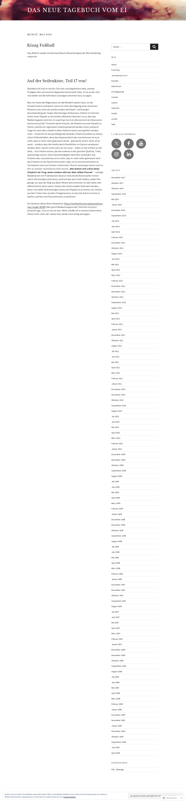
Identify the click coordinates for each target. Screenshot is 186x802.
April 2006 (115, 693)
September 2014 (118, 215)
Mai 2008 (115, 557)
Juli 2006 (115, 677)
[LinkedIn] (129, 154)
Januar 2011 (116, 383)
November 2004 (118, 731)
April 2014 (115, 232)
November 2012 (118, 291)
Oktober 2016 (117, 188)
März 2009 (115, 503)
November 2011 (118, 335)
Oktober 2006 (117, 660)
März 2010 (115, 438)
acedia (114, 119)
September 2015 (118, 194)
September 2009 (118, 470)
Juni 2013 (115, 259)
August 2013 (116, 253)
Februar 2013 (117, 280)
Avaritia (114, 97)
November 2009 (118, 460)
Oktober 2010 (117, 400)
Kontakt (114, 81)
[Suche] (154, 47)
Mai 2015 (115, 199)
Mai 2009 (115, 492)
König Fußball (40, 45)
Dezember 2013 (118, 242)
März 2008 (115, 568)
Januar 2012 (116, 329)
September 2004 (118, 742)
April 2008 (115, 563)
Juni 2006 (115, 682)
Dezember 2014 (118, 210)
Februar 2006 (117, 704)
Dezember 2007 (118, 584)
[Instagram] (116, 154)
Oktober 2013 (117, 248)
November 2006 (118, 655)
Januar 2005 (116, 725)
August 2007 (116, 606)
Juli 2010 (115, 416)
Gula (113, 124)
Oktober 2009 (117, 465)
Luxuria (114, 102)
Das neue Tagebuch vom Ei (77, 10)
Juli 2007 (115, 612)
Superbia (115, 108)
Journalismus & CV (119, 75)
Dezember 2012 (118, 286)
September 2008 (118, 535)
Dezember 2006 (118, 649)
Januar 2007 (116, 644)
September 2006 (118, 666)
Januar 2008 (116, 579)
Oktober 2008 (117, 530)
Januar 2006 (116, 709)
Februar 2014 (117, 237)
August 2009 (116, 476)
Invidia (114, 113)
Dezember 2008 (118, 519)
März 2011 (115, 373)
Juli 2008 (115, 546)
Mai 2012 (115, 313)
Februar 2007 (117, 639)
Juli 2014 (115, 221)
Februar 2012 (117, 324)
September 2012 (118, 302)
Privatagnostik (117, 91)
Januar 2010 (116, 449)
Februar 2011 (117, 378)
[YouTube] (141, 143)
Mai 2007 (115, 622)
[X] (116, 143)
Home (114, 64)
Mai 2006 (115, 687)
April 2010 (115, 432)
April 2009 (115, 497)
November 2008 (118, 525)
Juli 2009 (115, 481)
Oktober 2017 (117, 183)
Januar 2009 (116, 514)
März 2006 (115, 698)
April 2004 (115, 753)
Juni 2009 (115, 487)
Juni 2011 (115, 356)
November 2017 (118, 177)
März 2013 (115, 275)
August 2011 (116, 345)
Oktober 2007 (117, 595)
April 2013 (115, 270)
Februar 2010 (117, 443)
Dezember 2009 (118, 454)
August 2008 (116, 541)
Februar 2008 (117, 574)
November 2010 (118, 394)
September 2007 (118, 601)
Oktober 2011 (117, 340)
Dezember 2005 (118, 715)
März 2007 (115, 633)
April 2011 (115, 367)
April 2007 (115, 628)
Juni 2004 (115, 747)
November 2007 (118, 590)
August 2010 (116, 411)
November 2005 (118, 720)
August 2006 (116, 671)
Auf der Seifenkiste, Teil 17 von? (57, 81)
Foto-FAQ (115, 70)
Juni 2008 (115, 552)
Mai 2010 (115, 427)
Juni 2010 (115, 422)
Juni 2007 (115, 617)
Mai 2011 (115, 362)
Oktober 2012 (117, 297)
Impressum (116, 86)
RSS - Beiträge (117, 769)
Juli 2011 (115, 351)
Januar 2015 (116, 204)
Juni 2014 (115, 226)
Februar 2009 (117, 508)
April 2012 (115, 318)
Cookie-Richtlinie (69, 797)
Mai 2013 (115, 264)
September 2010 (118, 405)
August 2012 (116, 308)
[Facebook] (129, 143)
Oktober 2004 (117, 736)
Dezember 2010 (118, 389)
